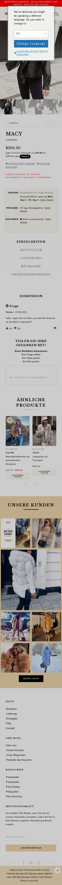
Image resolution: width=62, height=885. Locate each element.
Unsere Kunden (15, 750)
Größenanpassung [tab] (31, 274)
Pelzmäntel (12, 449)
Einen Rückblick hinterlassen (31, 351)
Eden (36, 453)
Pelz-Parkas (13, 787)
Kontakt (10, 728)
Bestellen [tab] (31, 250)
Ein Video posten (31, 358)
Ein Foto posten (31, 361)
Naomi (10, 453)
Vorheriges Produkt (47, 124)
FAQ (8, 723)
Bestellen (11, 709)
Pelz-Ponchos (14, 796)
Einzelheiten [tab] (31, 241)
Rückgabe (12, 718)
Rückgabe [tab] (31, 266)
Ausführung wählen (18, 476)
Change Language (31, 43)
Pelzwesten (12, 782)
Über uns (11, 745)
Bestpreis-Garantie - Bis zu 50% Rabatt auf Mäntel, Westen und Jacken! (31, 3)
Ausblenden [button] (57, 870)
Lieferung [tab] (31, 258)
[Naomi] (17, 431)
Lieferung (11, 713)
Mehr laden (31, 679)
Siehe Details (47, 200)
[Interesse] (31, 863)
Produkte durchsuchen (19, 760)
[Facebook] (23, 863)
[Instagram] (38, 863)
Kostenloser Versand (21, 164)
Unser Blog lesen (16, 755)
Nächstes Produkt (53, 124)
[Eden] (44, 431)
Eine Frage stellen (31, 354)
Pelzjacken (39, 449)
